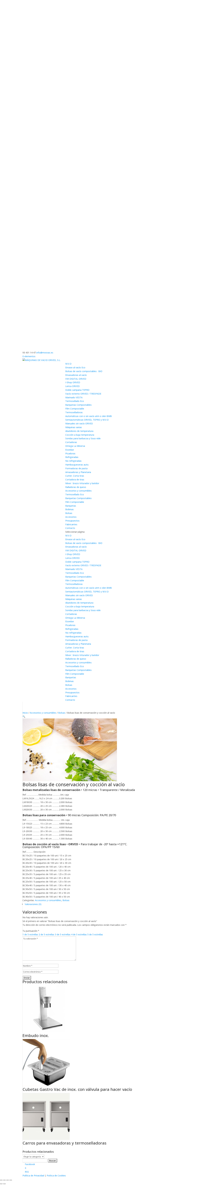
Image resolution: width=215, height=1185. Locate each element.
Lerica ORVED (72, 386)
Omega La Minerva (75, 445)
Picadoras (70, 453)
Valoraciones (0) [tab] (33, 904)
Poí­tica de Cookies (56, 1175)
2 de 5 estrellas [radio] (46, 934)
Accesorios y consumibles (78, 490)
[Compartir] (7, 1180)
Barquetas (70, 505)
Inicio (25, 712)
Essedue (69, 449)
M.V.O (68, 363)
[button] (24, 716)
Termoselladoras (74, 412)
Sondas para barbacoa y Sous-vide (83, 438)
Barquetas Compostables (78, 404)
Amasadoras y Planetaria (78, 472)
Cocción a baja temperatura (79, 434)
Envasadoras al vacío (76, 375)
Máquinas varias (73, 427)
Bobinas (69, 509)
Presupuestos (72, 520)
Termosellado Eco (74, 401)
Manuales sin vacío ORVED (79, 423)
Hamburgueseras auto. (77, 464)
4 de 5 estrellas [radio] (79, 934)
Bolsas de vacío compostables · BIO (83, 371)
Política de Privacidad (33, 1175)
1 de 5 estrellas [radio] (30, 934)
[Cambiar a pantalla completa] (4, 1180)
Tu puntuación (31, 930)
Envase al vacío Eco (75, 367)
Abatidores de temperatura (79, 431)
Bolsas (68, 513)
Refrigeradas (71, 457)
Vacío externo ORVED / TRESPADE (83, 393)
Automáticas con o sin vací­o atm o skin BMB (88, 416)
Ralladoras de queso (75, 487)
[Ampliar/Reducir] (1, 1180)
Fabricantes (71, 524)
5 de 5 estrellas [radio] (95, 934)
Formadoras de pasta (76, 468)
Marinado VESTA (73, 397)
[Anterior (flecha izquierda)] (1, 1183)
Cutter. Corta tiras (74, 475)
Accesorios (70, 516)
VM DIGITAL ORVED (75, 378)
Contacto (70, 528)
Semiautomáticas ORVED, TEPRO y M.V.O (87, 419)
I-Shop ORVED (72, 382)
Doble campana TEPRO (77, 389)
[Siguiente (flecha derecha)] (4, 1183)
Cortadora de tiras (74, 479)
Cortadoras (71, 442)
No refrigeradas (73, 460)
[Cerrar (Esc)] (10, 1180)
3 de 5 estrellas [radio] (63, 934)
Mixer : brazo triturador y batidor (82, 483)
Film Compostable (74, 408)
